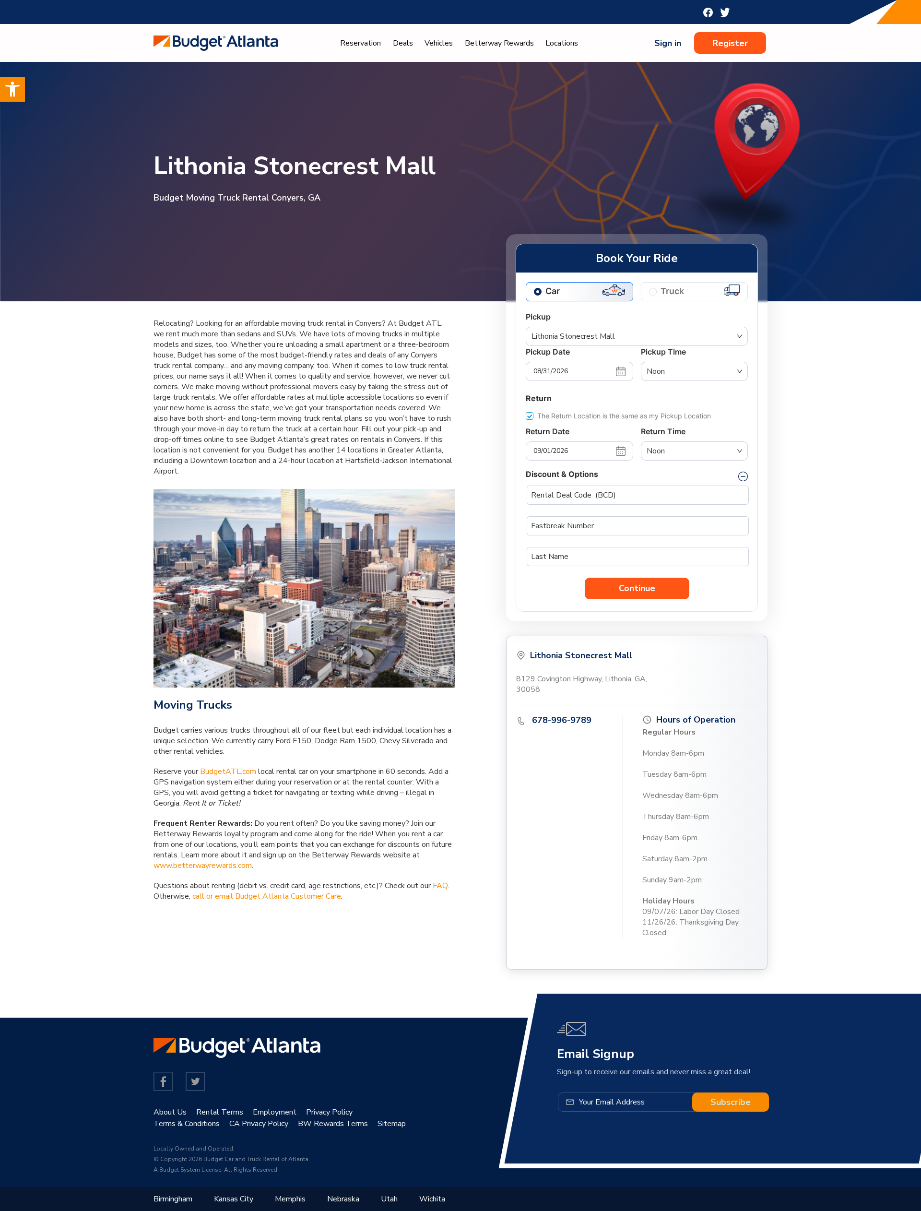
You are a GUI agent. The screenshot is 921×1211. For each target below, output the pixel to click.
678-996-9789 (561, 720)
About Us (170, 1112)
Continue (637, 588)
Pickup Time (663, 351)
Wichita (432, 1199)
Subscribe (730, 1102)
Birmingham (173, 1199)
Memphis (290, 1199)
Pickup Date (548, 351)
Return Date (547, 431)
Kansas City (233, 1199)
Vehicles (439, 43)
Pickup (538, 316)
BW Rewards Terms (333, 1123)
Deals (403, 43)
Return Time (663, 431)
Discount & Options (562, 474)
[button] (12, 89)
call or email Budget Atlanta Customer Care (266, 896)
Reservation (360, 43)
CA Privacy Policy (258, 1123)
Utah (389, 1199)
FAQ (440, 885)
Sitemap (392, 1123)
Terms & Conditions (187, 1123)
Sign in (667, 43)
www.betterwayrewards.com (203, 865)
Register (730, 43)
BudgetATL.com (228, 771)
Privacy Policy (329, 1112)
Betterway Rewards (499, 43)
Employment (274, 1112)
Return (539, 398)
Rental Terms (219, 1112)
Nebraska (343, 1199)
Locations (561, 43)
